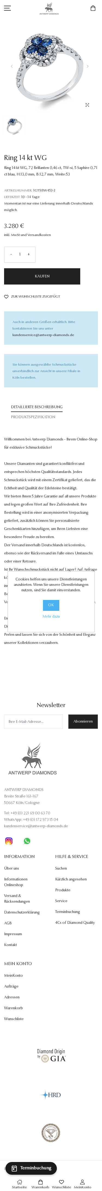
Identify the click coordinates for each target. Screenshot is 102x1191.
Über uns (11, 869)
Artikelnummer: (18, 190)
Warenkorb (13, 1008)
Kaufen (42, 277)
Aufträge (11, 987)
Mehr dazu (51, 617)
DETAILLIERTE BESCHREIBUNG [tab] (37, 407)
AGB (8, 923)
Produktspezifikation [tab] (33, 417)
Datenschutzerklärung (22, 913)
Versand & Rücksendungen (17, 899)
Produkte (62, 890)
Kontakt (10, 945)
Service (61, 901)
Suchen (61, 869)
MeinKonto (13, 976)
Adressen (12, 998)
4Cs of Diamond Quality (75, 923)
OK (51, 605)
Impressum (13, 934)
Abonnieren (83, 722)
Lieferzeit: (12, 197)
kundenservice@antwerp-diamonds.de (43, 335)
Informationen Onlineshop (15, 882)
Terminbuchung (67, 912)
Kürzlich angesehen (71, 880)
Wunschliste (14, 1019)
